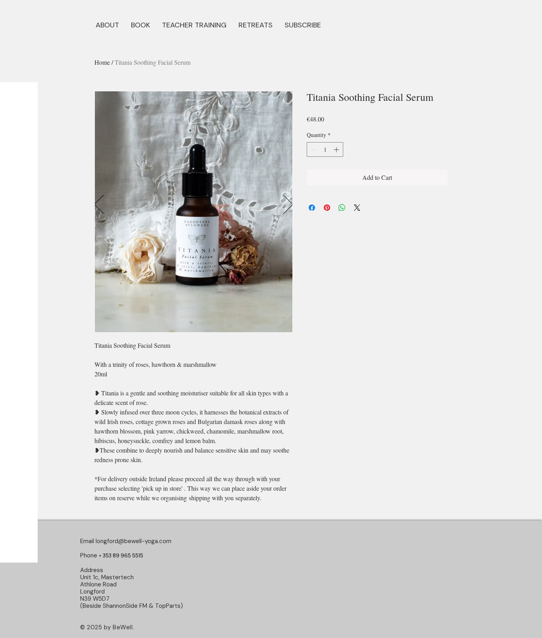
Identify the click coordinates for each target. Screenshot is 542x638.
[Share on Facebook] (312, 207)
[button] (140, 24)
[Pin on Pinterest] (327, 207)
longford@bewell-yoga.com (133, 541)
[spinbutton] (325, 149)
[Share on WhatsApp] (342, 207)
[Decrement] (313, 149)
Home (102, 62)
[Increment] (337, 149)
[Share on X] (357, 207)
